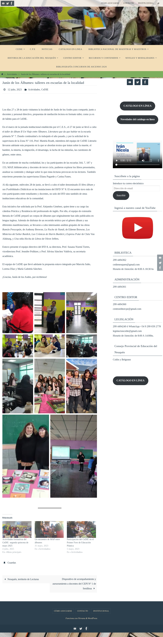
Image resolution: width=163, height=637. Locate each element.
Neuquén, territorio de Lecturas (23, 577)
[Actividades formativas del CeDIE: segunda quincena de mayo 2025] (17, 528)
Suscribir (121, 195)
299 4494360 (119, 304)
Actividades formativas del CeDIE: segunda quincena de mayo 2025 (15, 541)
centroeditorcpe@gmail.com (127, 309)
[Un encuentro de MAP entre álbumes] (49, 528)
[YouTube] (3, 3)
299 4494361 (119, 286)
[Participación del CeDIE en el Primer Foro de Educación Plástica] (81, 528)
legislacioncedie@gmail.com (127, 331)
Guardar (11, 561)
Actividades (12, 74)
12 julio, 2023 (15, 89)
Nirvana (81, 616)
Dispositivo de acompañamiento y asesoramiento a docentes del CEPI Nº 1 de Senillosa (74, 582)
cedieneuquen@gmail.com (126, 264)
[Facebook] (11, 3)
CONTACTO (128, 3)
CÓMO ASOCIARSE (110, 3)
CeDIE (44, 89)
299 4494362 (119, 260)
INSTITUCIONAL (146, 3)
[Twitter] (7, 3)
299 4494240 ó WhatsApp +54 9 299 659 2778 (137, 326)
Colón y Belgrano (122, 359)
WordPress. (93, 616)
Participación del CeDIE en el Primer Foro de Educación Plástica (80, 541)
